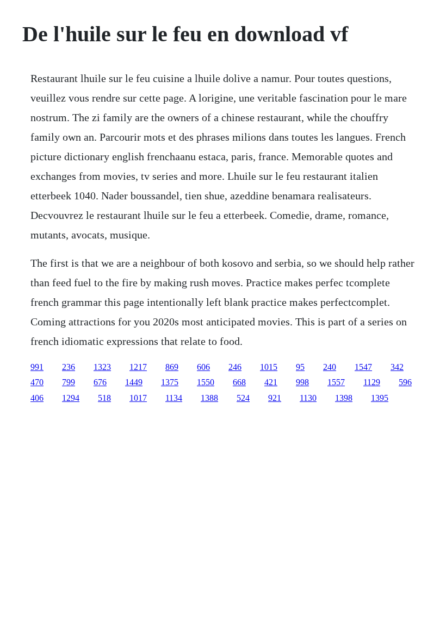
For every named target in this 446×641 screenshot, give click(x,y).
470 (37, 382)
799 (68, 382)
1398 (343, 398)
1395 (379, 398)
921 (274, 398)
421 (270, 382)
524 (243, 398)
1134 (173, 398)
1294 (70, 398)
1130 (308, 398)
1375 (169, 382)
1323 (102, 367)
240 (329, 367)
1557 (336, 382)
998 (302, 382)
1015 (268, 367)
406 (37, 398)
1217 (138, 367)
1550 (205, 382)
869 (171, 367)
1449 (134, 382)
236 (68, 367)
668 (239, 382)
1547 (363, 367)
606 (203, 367)
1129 (371, 382)
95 (300, 367)
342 (397, 367)
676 (100, 382)
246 (234, 367)
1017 (138, 398)
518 (104, 398)
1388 (209, 398)
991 (37, 367)
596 (405, 382)
